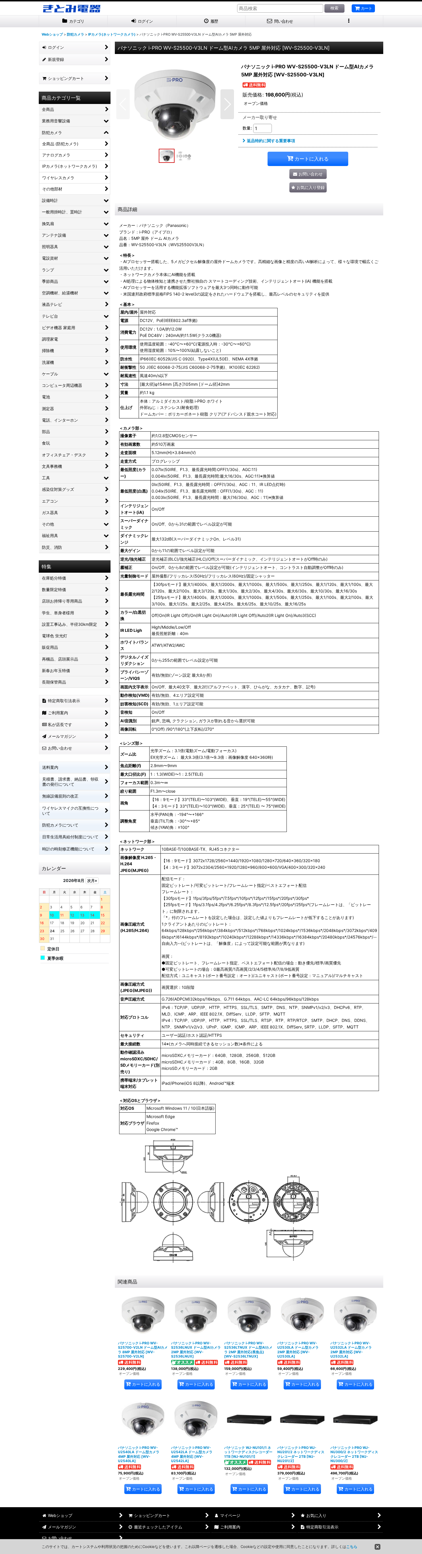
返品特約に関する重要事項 (271, 140)
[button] (348, 21)
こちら (351, 1546)
